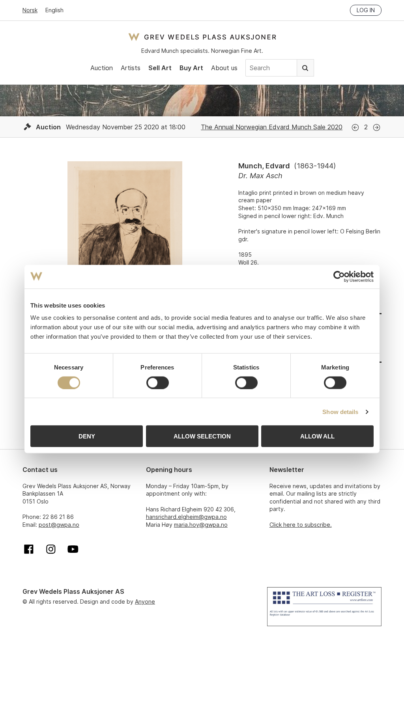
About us (224, 68)
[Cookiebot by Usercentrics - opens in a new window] (339, 276)
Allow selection (202, 436)
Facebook (28, 549)
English (54, 10)
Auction (101, 68)
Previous (355, 127)
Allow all (317, 436)
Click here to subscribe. (300, 524)
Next (377, 127)
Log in (366, 10)
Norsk (29, 10)
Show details (340, 411)
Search (305, 67)
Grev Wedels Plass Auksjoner (202, 37)
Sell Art (160, 68)
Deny (87, 436)
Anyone (145, 601)
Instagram (51, 549)
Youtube (73, 549)
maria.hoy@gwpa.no (201, 524)
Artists (130, 68)
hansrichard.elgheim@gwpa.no (186, 516)
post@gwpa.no (59, 524)
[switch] (157, 382)
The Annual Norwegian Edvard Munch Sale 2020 (271, 127)
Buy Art (191, 68)
